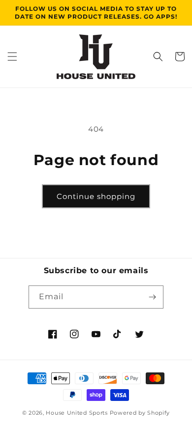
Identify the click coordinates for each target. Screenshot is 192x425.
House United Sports (76, 412)
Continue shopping (96, 196)
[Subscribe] (152, 297)
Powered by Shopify (140, 412)
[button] (12, 56)
